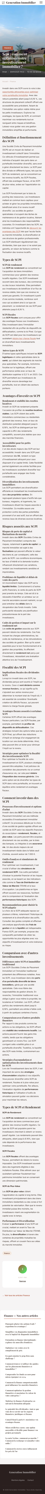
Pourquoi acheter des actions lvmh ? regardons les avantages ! (20, 1325)
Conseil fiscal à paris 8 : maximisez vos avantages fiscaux (21, 1420)
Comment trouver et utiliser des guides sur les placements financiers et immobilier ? (21, 1366)
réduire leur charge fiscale (24, 338)
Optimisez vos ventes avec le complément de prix (17, 1349)
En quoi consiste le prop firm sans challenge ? (19, 1357)
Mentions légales (18, 1480)
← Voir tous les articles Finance (16, 1295)
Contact (30, 1480)
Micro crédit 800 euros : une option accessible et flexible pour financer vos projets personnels (21, 1430)
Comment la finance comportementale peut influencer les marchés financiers (21, 1383)
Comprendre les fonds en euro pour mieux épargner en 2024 (20, 1375)
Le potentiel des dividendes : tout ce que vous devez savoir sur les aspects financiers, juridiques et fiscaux (22, 1411)
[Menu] (41, 2)
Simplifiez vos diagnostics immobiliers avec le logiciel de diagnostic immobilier (22, 1333)
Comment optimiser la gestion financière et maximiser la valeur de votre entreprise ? (20, 1393)
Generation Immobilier (19, 2)
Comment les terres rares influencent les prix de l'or (21, 1450)
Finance (7, 48)
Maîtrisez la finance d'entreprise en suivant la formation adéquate (20, 1402)
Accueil (5, 81)
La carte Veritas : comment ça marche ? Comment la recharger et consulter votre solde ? (22, 1441)
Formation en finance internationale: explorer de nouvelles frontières (20, 1341)
